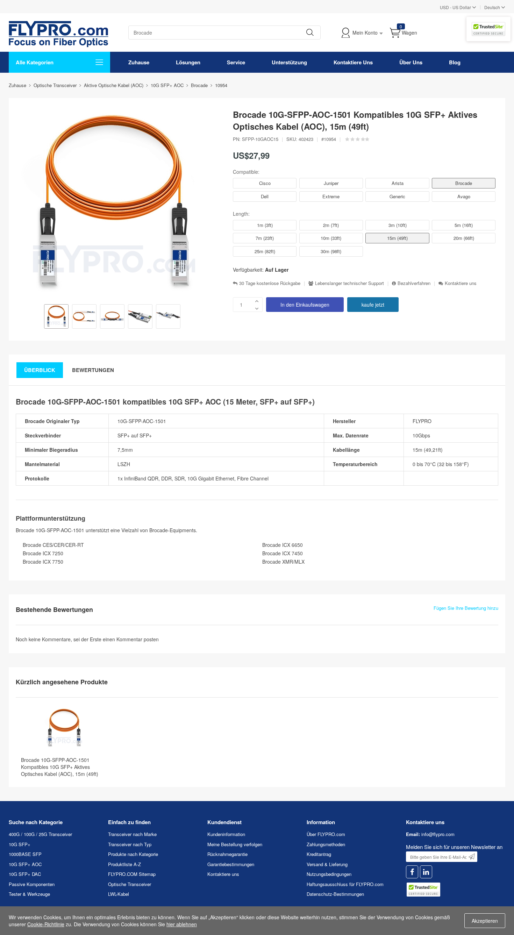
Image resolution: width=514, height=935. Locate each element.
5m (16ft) (464, 225)
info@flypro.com (438, 834)
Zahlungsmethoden (326, 844)
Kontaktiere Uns (353, 62)
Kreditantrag (319, 854)
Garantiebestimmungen (230, 864)
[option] (56, 317)
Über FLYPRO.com (326, 834)
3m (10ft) (397, 225)
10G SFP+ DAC (25, 874)
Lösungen (188, 62)
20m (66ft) (464, 238)
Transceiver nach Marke (132, 834)
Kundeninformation (226, 834)
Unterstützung (289, 62)
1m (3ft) (265, 225)
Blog (455, 62)
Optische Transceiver (129, 884)
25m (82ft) (265, 251)
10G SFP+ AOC (25, 864)
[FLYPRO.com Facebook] (412, 871)
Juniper (331, 183)
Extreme (331, 196)
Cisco (265, 183)
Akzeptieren (485, 920)
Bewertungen (93, 370)
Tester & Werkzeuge (29, 894)
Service (236, 62)
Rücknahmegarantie (227, 854)
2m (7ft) (331, 225)
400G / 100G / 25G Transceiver (40, 834)
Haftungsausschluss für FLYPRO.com (345, 884)
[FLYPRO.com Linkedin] (426, 871)
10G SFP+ (19, 844)
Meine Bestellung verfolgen (234, 844)
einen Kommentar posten (131, 639)
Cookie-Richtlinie (45, 924)
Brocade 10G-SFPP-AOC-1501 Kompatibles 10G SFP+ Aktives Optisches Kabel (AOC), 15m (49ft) (59, 766)
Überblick (39, 370)
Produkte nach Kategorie (133, 854)
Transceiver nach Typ (129, 844)
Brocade (463, 183)
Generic (397, 196)
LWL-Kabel (118, 894)
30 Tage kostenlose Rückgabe (269, 283)
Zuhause (138, 62)
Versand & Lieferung (327, 864)
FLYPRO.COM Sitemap (132, 874)
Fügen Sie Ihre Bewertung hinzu (466, 608)
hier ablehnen (181, 924)
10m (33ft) (331, 238)
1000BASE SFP (25, 854)
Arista (398, 183)
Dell (265, 196)
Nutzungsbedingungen (329, 874)
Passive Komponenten (32, 884)
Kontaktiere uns (461, 283)
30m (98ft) (331, 251)
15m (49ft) (397, 238)
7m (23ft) (265, 238)
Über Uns (410, 62)
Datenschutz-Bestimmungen (335, 894)
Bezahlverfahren (414, 283)
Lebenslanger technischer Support (349, 283)
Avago (463, 196)
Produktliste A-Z (124, 864)
